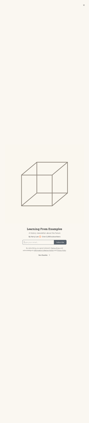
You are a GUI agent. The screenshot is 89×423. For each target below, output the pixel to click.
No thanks (42, 255)
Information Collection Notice (44, 250)
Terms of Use (55, 248)
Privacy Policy (61, 250)
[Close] (84, 5)
